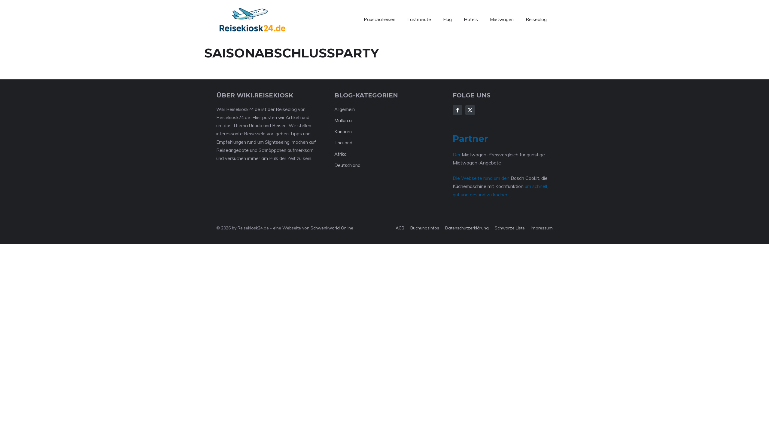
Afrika (340, 154)
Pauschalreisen (379, 19)
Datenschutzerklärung (467, 228)
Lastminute (419, 19)
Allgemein (344, 109)
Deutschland (347, 165)
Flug (447, 19)
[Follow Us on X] (470, 110)
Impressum (542, 228)
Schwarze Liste (510, 228)
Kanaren (343, 131)
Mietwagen (502, 19)
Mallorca (343, 120)
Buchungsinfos (424, 228)
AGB (400, 228)
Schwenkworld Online (332, 228)
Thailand (343, 143)
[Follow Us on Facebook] (457, 110)
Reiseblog (536, 19)
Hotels (471, 19)
